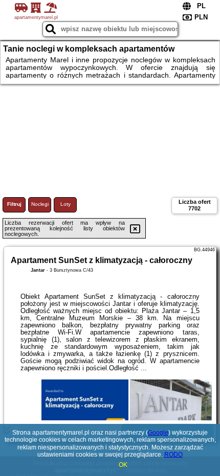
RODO (173, 454)
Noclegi (40, 204)
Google (158, 432)
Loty (65, 204)
